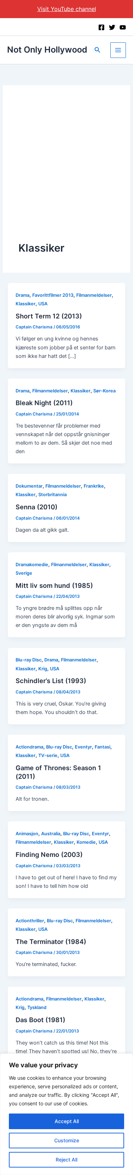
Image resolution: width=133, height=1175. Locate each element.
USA (43, 303)
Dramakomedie (32, 564)
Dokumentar (29, 486)
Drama (22, 295)
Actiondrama (29, 747)
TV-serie (47, 755)
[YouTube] (123, 27)
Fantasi (102, 747)
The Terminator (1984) (51, 941)
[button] (97, 49)
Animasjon (27, 833)
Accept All (67, 1121)
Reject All (66, 1160)
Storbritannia (52, 494)
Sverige (24, 573)
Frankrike (94, 486)
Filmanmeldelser (94, 295)
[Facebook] (101, 27)
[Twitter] (112, 27)
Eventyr (83, 747)
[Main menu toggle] (118, 50)
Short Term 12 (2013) (49, 316)
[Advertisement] (66, 170)
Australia (50, 833)
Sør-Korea (104, 390)
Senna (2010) (36, 507)
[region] (66, 1114)
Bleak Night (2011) (44, 403)
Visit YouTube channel (66, 8)
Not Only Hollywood (47, 49)
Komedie (86, 842)
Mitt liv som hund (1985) (54, 585)
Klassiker (25, 303)
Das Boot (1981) (40, 1020)
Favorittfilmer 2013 (52, 295)
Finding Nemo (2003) (49, 854)
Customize (66, 1140)
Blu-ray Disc (28, 659)
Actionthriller (30, 920)
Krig (42, 668)
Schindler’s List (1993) (51, 681)
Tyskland (36, 1007)
